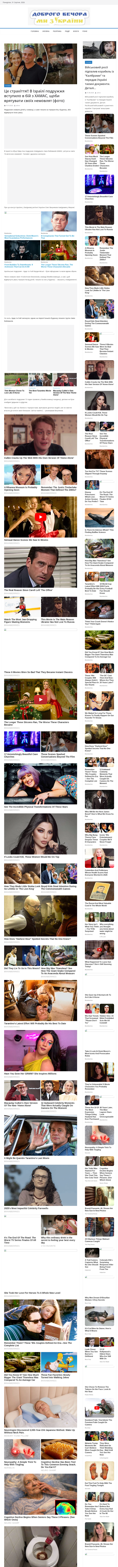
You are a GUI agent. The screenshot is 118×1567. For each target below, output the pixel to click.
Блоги (76, 31)
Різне (85, 31)
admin (18, 105)
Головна (35, 31)
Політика (57, 31)
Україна (45, 31)
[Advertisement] (40, 132)
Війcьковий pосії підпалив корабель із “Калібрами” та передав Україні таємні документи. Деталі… (99, 77)
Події (67, 31)
